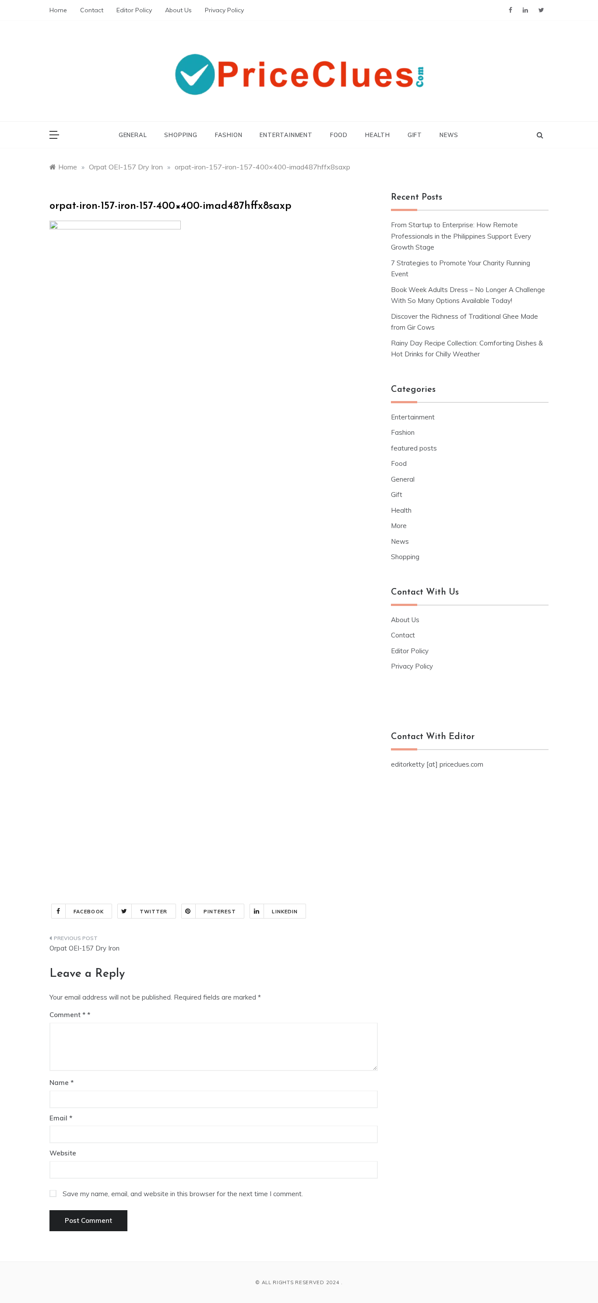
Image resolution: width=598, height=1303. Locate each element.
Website (62, 1153)
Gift (415, 134)
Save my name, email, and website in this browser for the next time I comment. (183, 1194)
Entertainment (286, 134)
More (399, 525)
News (449, 134)
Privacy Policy (224, 10)
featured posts (414, 448)
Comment (67, 1015)
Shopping (180, 134)
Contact (91, 10)
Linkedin (285, 912)
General (133, 134)
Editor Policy (134, 10)
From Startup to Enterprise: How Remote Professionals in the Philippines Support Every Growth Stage (461, 236)
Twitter (154, 912)
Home (58, 10)
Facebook (89, 912)
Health (377, 134)
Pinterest (220, 912)
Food (339, 134)
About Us (178, 10)
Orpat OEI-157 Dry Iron (84, 948)
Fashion (229, 134)
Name (61, 1082)
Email (60, 1118)
